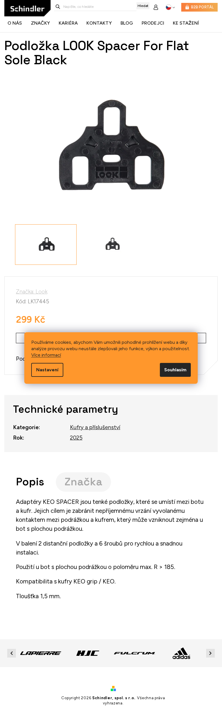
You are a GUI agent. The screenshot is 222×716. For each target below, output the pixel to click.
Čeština (170, 7)
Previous (12, 653)
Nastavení (47, 369)
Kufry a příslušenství (95, 427)
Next (211, 653)
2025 (76, 437)
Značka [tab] (83, 482)
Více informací (46, 355)
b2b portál (202, 7)
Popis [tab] (30, 482)
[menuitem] (16, 23)
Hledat (143, 6)
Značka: (31, 291)
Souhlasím (175, 369)
